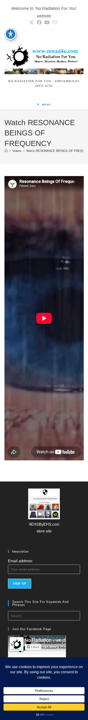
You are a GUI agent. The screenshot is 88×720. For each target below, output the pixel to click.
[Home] (6, 151)
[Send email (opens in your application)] (55, 22)
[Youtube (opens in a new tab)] (47, 22)
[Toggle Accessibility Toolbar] (10, 34)
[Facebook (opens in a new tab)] (39, 22)
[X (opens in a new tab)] (32, 22)
